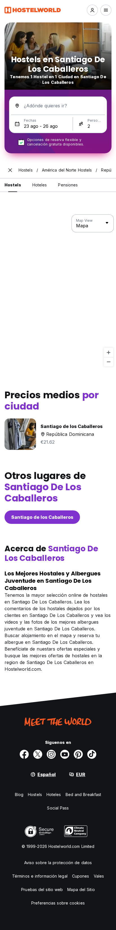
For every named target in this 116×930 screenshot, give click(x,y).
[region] (58, 290)
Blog (19, 794)
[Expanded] (10, 170)
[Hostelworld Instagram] (51, 754)
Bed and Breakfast (83, 794)
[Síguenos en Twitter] (37, 754)
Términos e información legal (40, 876)
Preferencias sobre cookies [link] (58, 903)
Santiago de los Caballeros (42, 517)
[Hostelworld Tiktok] (91, 754)
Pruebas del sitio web (42, 889)
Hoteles (53, 794)
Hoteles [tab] (39, 184)
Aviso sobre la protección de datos (58, 862)
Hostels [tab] (13, 184)
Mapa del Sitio (81, 889)
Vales (99, 876)
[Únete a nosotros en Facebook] (24, 754)
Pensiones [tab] (68, 184)
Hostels (35, 794)
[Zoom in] (108, 352)
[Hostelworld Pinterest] (78, 754)
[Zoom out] (108, 361)
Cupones (80, 876)
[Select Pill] (92, 10)
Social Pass (58, 808)
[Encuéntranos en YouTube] (64, 754)
